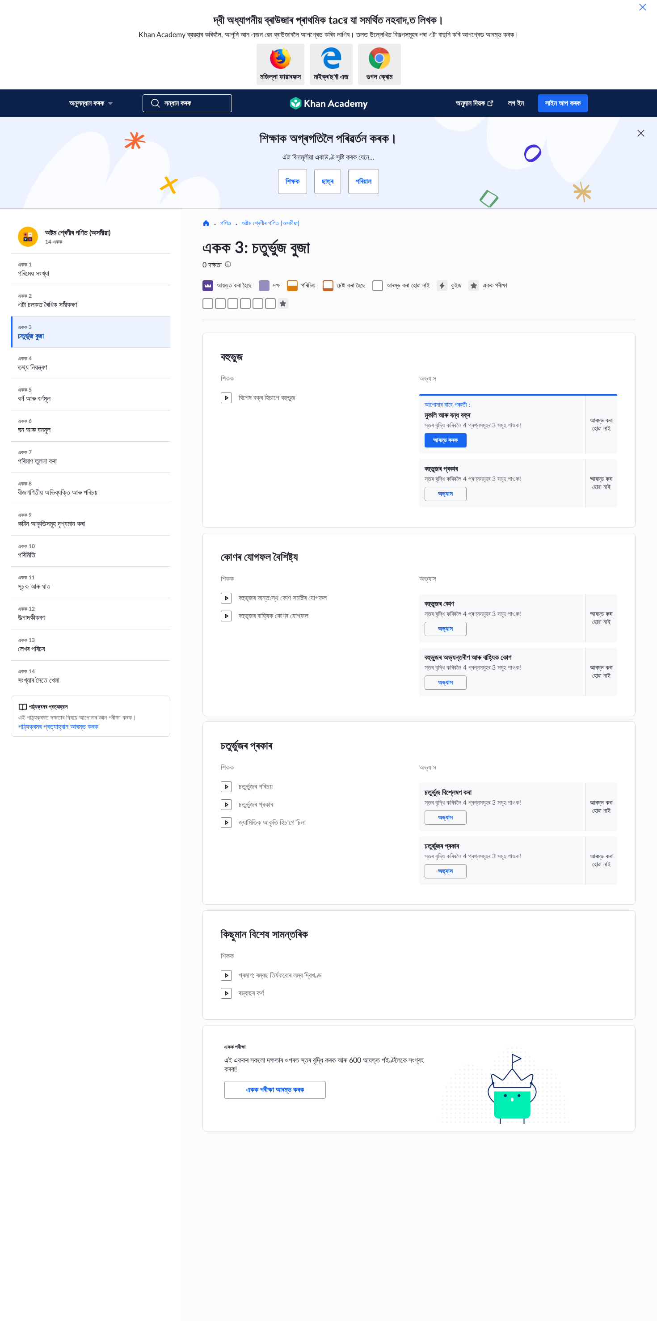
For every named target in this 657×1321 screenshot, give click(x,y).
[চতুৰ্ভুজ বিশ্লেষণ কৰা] (258, 303)
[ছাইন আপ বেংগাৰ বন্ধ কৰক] (641, 133)
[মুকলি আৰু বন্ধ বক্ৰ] (207, 303)
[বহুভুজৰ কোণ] (232, 303)
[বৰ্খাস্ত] (643, 7)
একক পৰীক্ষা (234, 1047)
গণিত (225, 223)
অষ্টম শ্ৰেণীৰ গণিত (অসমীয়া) (270, 223)
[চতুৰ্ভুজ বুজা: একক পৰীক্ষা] (283, 303)
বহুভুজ (232, 357)
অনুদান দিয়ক (470, 103)
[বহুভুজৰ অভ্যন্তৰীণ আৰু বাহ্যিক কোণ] (245, 303)
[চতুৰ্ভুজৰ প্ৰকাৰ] (270, 303)
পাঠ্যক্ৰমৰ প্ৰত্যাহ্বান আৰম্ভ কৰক (58, 726)
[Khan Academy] (329, 103)
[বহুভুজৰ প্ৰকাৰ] (220, 303)
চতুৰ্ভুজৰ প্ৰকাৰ (246, 746)
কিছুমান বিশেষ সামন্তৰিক (264, 934)
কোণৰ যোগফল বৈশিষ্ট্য (259, 557)
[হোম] (206, 223)
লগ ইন (516, 103)
